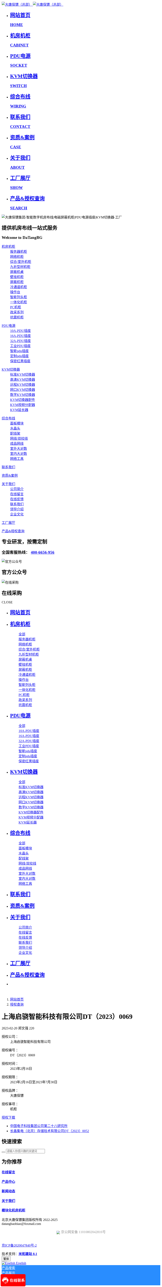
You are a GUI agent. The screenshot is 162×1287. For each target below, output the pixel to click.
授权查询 (17, 1004)
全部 (22, 634)
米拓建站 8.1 (28, 1254)
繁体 (6, 1258)
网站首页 (20, 612)
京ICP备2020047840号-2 (19, 1245)
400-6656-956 (42, 552)
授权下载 (8, 1117)
